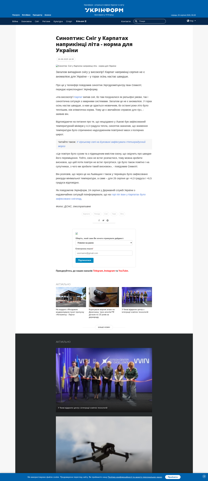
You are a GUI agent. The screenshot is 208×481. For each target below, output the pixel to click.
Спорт (69, 21)
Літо (122, 214)
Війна (15, 21)
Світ (37, 21)
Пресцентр (37, 15)
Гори (114, 214)
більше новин (104, 327)
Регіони (46, 21)
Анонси (48, 15)
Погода (97, 214)
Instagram (109, 271)
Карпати (86, 214)
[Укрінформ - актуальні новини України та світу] (104, 9)
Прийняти (173, 477)
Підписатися (84, 260)
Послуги (16, 15)
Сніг (106, 214)
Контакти (126, 21)
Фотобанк (26, 15)
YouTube (123, 271)
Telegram (98, 271)
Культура (58, 21)
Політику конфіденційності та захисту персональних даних (135, 477)
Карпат (78, 97)
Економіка (27, 21)
